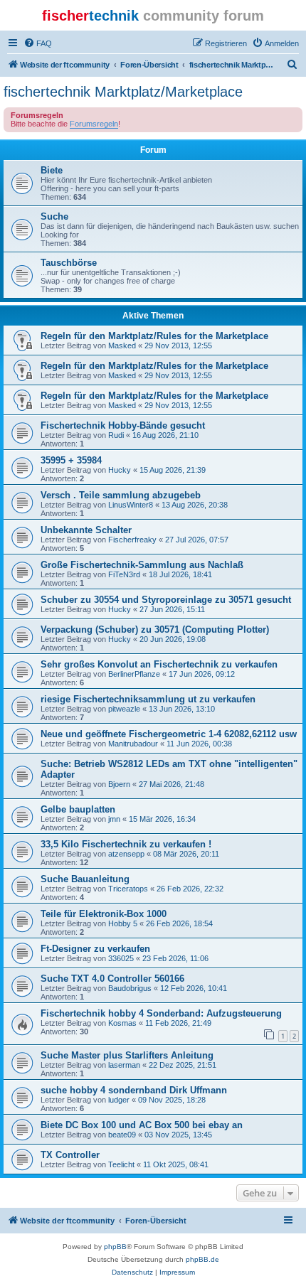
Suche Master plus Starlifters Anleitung (127, 1055)
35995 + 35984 (71, 460)
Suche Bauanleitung (85, 879)
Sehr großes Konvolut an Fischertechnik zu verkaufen (159, 664)
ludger (119, 1099)
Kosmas (122, 1023)
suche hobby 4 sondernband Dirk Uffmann (134, 1090)
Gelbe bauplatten (78, 809)
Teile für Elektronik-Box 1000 (104, 914)
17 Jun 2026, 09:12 (202, 674)
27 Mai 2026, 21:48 (171, 784)
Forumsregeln (94, 123)
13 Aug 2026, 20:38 (195, 504)
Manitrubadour (133, 743)
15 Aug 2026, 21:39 (172, 470)
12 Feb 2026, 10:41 (193, 988)
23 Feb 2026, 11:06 (175, 958)
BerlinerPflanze (134, 674)
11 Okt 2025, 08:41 (176, 1164)
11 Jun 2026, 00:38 (199, 743)
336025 (121, 958)
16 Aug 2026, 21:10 (165, 435)
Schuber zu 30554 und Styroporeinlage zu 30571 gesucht (166, 599)
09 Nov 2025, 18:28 (172, 1099)
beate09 (122, 1134)
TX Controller (70, 1155)
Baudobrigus (130, 988)
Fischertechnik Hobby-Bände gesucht (123, 425)
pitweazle (124, 708)
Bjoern (119, 784)
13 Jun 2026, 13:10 (182, 708)
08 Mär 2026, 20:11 (186, 854)
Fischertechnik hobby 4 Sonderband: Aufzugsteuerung (161, 1013)
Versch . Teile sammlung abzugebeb (121, 495)
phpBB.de (202, 1259)
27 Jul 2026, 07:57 (196, 539)
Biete (52, 170)
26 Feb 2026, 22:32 (190, 888)
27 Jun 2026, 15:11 (172, 609)
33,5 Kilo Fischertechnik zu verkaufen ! (126, 844)
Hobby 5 (122, 923)
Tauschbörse (69, 262)
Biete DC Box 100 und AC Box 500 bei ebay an (142, 1125)
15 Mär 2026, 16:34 (162, 819)
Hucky (119, 470)
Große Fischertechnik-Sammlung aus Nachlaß (142, 564)
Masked (122, 345)
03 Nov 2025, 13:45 (178, 1134)
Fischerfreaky (132, 539)
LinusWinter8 (130, 504)
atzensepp (126, 854)
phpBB (115, 1246)
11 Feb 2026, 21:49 (178, 1023)
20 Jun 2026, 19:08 (172, 639)
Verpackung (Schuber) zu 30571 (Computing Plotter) (155, 629)
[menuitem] (37, 43)
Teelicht (121, 1164)
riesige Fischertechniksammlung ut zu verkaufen (148, 699)
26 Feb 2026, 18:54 (179, 923)
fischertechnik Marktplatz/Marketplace (123, 92)
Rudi (116, 435)
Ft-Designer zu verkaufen (95, 948)
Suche (54, 216)
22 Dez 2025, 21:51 (182, 1065)
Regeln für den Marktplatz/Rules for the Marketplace (154, 336)
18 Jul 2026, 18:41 (180, 574)
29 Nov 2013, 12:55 (178, 345)
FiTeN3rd (124, 574)
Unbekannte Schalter (86, 530)
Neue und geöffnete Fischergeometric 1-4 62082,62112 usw (169, 734)
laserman (124, 1065)
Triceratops (128, 888)
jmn (114, 819)
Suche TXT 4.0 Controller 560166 (112, 978)
